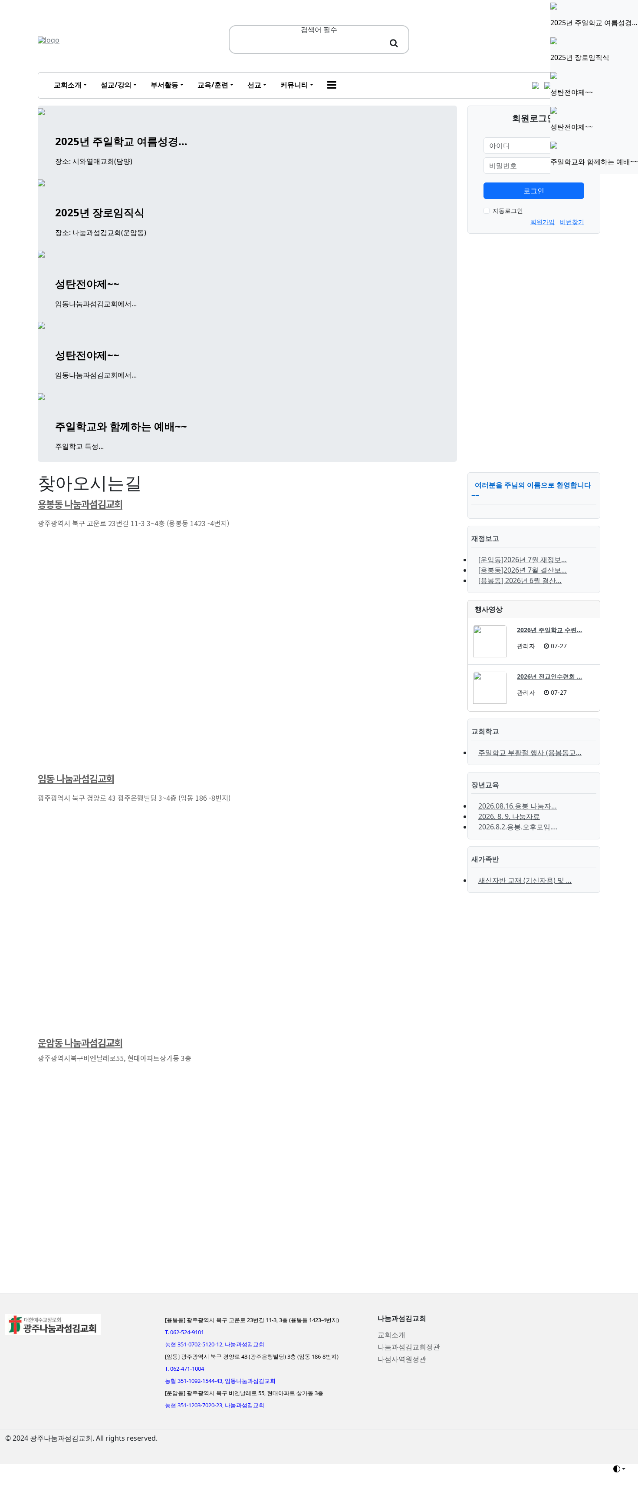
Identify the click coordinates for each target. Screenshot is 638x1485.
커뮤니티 (294, 84)
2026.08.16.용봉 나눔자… (517, 806)
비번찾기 (572, 222)
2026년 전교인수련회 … (549, 676)
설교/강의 (116, 84)
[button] (332, 85)
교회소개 (68, 84)
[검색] (394, 43)
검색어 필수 (319, 29)
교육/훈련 (212, 84)
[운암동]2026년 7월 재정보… (522, 559)
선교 (254, 84)
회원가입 (542, 222)
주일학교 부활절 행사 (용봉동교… (530, 752)
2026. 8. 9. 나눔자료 (509, 816)
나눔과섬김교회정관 (409, 1347)
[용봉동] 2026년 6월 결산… (520, 580)
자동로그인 (508, 210)
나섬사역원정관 (402, 1359)
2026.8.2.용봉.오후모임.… (518, 827)
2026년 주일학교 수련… (549, 630)
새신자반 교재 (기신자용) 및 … (525, 880)
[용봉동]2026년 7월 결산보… (522, 570)
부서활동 (164, 84)
